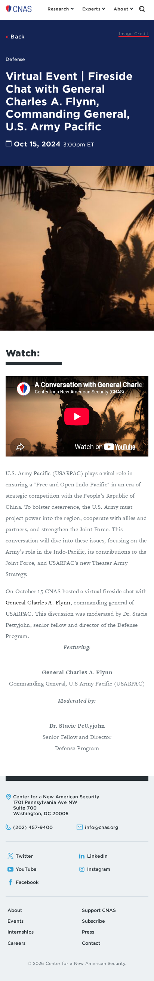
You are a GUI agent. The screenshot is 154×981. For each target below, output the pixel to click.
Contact (91, 943)
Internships (20, 932)
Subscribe (93, 921)
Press (88, 932)
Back (17, 37)
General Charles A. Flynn (38, 602)
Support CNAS (99, 910)
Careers (16, 943)
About (14, 910)
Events (15, 921)
